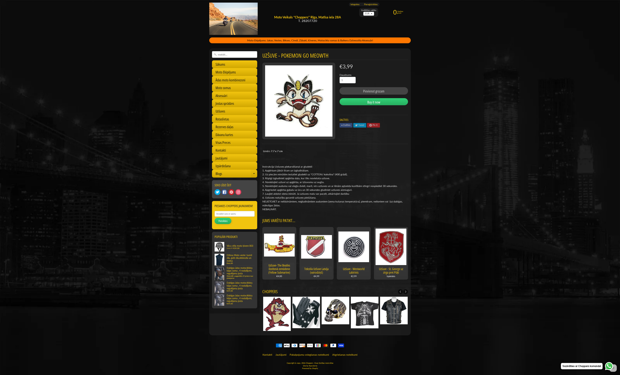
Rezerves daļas (224, 126)
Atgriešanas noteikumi (344, 354)
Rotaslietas (222, 119)
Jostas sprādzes (225, 103)
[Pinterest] (231, 192)
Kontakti (221, 150)
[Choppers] (233, 19)
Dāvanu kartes (224, 134)
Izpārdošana (223, 165)
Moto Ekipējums (226, 72)
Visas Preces (223, 142)
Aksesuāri (221, 95)
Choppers (309, 363)
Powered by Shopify (310, 368)
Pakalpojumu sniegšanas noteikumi (309, 354)
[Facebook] (224, 192)
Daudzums (345, 74)
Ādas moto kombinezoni (230, 79)
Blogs (236, 174)
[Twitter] (217, 192)
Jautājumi (221, 158)
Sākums (220, 64)
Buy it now (373, 102)
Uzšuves (220, 111)
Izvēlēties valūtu (368, 10)
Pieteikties (222, 221)
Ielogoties (355, 4)
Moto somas (223, 87)
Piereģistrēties (371, 4)
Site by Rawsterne (310, 366)
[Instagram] (238, 192)
